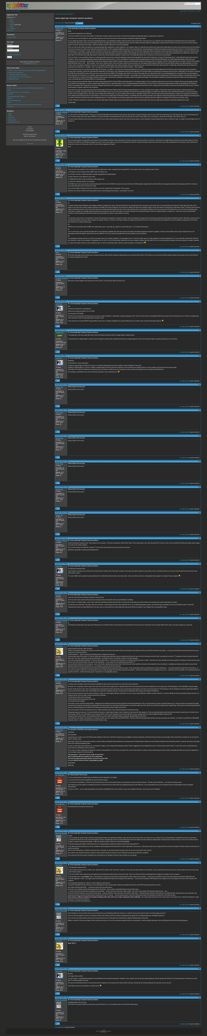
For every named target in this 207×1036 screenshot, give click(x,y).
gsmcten (59, 304)
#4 (199, 164)
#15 (199, 487)
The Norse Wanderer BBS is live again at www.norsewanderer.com (24, 104)
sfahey (58, 167)
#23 (199, 727)
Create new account (14, 52)
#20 (199, 618)
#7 (199, 276)
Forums (13, 11)
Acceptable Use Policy (14, 122)
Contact (198, 11)
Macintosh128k (61, 833)
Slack (11, 26)
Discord (12, 22)
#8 (199, 301)
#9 (199, 330)
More (51, 81)
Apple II (71, 14)
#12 (199, 410)
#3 (199, 135)
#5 (199, 198)
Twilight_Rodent (62, 112)
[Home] (17, 8)
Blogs (9, 113)
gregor (9, 102)
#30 (199, 968)
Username (10, 44)
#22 (199, 679)
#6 (199, 250)
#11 (199, 384)
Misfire (12, 24)
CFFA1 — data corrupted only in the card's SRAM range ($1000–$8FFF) (27, 70)
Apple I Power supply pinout (16, 72)
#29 (199, 938)
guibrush (9, 90)
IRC (11, 19)
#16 (199, 512)
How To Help (183, 11)
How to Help (30, 143)
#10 (199, 355)
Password (10, 48)
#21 (199, 643)
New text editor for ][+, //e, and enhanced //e (20, 77)
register (62, 23)
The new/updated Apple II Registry (16, 96)
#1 (199, 26)
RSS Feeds (11, 117)
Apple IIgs (59, 29)
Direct (24, 63)
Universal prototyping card (14, 100)
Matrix (11, 21)
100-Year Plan (191, 11)
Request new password (15, 54)
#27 (199, 862)
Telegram (12, 28)
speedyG (59, 646)
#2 (199, 109)
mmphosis (60, 333)
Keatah (58, 595)
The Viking (10, 106)
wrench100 (10, 94)
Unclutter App (33, 63)
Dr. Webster (60, 775)
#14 (199, 461)
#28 (199, 908)
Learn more (10, 30)
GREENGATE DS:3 (14, 79)
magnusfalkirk (61, 138)
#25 (199, 801)
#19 (199, 592)
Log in (56, 23)
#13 (199, 435)
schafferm (9, 98)
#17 (199, 538)
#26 (199, 831)
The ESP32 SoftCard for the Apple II (18, 74)
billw (57, 200)
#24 (199, 772)
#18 (199, 563)
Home (8, 11)
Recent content (12, 37)
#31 (199, 997)
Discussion (64, 14)
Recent (18, 11)
